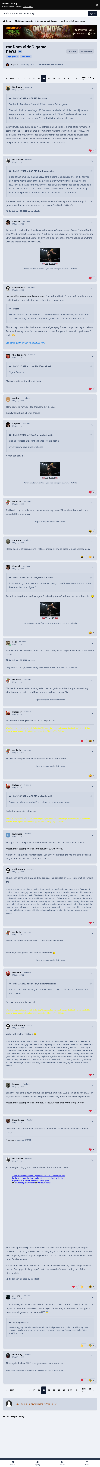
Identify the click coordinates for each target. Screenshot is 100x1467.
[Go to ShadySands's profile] (8, 1121)
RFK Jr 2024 (50, 263)
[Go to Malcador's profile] (8, 713)
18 (39, 78)
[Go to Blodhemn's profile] (8, 88)
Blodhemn (17, 87)
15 (23, 78)
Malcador (17, 712)
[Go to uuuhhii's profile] (8, 399)
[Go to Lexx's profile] (8, 643)
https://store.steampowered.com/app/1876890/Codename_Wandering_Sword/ (45, 1102)
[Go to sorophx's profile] (8, 1297)
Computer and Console (51, 64)
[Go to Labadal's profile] (8, 1085)
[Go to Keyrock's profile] (8, 222)
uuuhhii (16, 398)
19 (44, 78)
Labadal (16, 1084)
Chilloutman (18, 869)
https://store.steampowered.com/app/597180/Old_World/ (34, 848)
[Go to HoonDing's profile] (8, 1355)
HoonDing (17, 1354)
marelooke (17, 159)
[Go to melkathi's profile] (8, 502)
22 (59, 78)
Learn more (5, 4)
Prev (12, 78)
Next (70, 78)
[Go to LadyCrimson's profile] (8, 288)
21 (54, 78)
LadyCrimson (18, 287)
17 (34, 78)
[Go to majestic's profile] (7, 64)
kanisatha (17, 834)
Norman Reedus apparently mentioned (26, 296)
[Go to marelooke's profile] (8, 160)
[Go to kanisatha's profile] (8, 835)
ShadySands (18, 1120)
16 (29, 78)
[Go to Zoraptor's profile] (8, 541)
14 (18, 78)
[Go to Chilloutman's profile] (8, 870)
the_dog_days (19, 355)
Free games (11, 1140)
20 (49, 78)
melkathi (16, 501)
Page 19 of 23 (86, 78)
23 (64, 78)
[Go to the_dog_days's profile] (8, 356)
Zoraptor (16, 540)
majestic (14, 64)
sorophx (16, 1296)
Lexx (40, 98)
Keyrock (16, 221)
